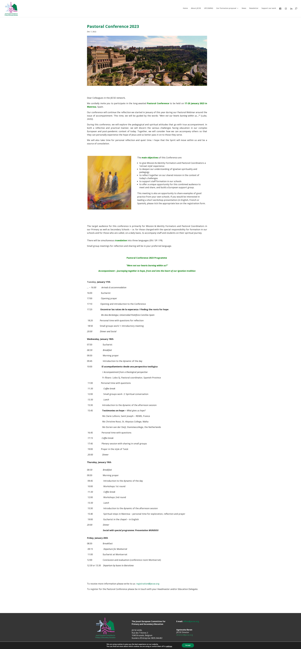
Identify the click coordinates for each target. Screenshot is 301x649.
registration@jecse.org (147, 583)
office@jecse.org (191, 621)
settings (169, 646)
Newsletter (253, 8)
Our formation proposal (226, 8)
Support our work (268, 8)
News (244, 8)
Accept (187, 645)
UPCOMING (208, 8)
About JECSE (196, 8)
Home (185, 8)
